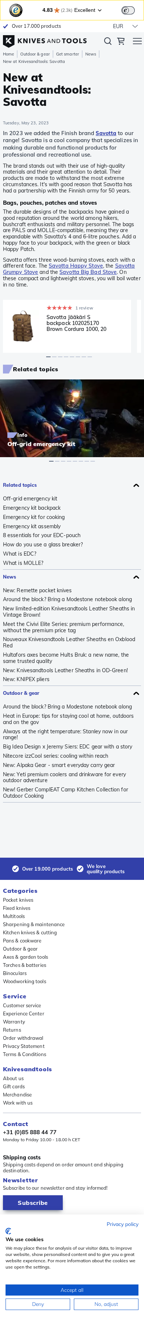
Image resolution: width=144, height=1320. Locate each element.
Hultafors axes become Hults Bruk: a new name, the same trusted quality (66, 658)
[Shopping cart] (120, 42)
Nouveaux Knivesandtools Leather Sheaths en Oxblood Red (69, 642)
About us (13, 1078)
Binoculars (15, 973)
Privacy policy (122, 1224)
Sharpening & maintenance (34, 924)
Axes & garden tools (25, 957)
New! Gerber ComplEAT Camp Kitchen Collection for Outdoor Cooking (65, 793)
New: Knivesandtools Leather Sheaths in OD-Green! (65, 670)
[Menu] (137, 42)
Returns (12, 1030)
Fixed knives (16, 908)
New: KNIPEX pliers (26, 679)
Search (107, 42)
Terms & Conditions (24, 1054)
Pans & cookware (22, 941)
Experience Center (23, 1013)
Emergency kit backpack (32, 508)
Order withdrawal (23, 1038)
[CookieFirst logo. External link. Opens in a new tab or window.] (8, 1231)
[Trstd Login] (132, 9)
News (90, 54)
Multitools (14, 916)
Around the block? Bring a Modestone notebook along (67, 599)
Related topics (20, 485)
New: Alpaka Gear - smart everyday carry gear (59, 765)
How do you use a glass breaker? (43, 545)
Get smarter (67, 54)
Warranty (14, 1022)
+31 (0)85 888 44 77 (29, 1132)
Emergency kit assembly (32, 526)
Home (8, 54)
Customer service (22, 1005)
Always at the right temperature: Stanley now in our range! (65, 734)
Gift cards (14, 1086)
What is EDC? (19, 554)
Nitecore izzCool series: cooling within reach (56, 756)
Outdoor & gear (34, 54)
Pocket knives (18, 900)
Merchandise (17, 1095)
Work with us (17, 1103)
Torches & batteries (24, 965)
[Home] (45, 39)
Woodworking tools (24, 981)
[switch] (128, 10)
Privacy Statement (24, 1046)
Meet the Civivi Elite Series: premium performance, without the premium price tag (63, 627)
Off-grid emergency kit (30, 499)
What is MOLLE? (23, 563)
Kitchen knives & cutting (30, 932)
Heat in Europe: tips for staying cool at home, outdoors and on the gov (68, 719)
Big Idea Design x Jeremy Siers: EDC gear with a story (67, 747)
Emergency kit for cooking (34, 517)
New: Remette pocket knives (37, 590)
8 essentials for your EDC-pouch (41, 535)
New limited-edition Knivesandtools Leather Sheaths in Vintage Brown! (69, 612)
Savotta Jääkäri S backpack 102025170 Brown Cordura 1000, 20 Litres (76, 323)
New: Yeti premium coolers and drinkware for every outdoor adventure (64, 777)
